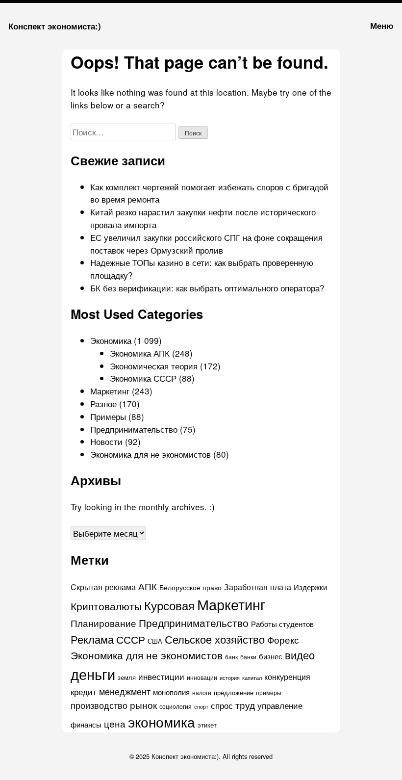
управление (279, 705)
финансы (86, 724)
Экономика (110, 340)
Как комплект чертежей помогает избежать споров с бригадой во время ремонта (209, 193)
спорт (201, 706)
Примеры (108, 416)
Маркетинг (109, 391)
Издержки (310, 587)
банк (231, 656)
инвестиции (161, 676)
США (155, 641)
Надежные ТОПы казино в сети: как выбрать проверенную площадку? (201, 268)
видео (300, 654)
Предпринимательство (133, 429)
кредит (84, 692)
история (230, 677)
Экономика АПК (140, 353)
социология (175, 706)
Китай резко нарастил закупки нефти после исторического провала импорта (203, 218)
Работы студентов (282, 624)
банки (248, 657)
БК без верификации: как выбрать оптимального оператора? (207, 288)
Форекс (283, 639)
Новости (106, 441)
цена (115, 723)
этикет (207, 724)
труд (245, 705)
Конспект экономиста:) (54, 26)
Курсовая (169, 605)
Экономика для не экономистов (150, 454)
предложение (233, 692)
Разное (103, 403)
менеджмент (125, 691)
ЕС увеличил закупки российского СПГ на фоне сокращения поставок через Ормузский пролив (206, 243)
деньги (93, 673)
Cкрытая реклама (103, 587)
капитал (252, 677)
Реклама (92, 639)
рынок (143, 704)
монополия (171, 692)
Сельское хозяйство (215, 639)
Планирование (103, 622)
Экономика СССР (143, 378)
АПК (147, 586)
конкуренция (287, 676)
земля (127, 677)
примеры (268, 692)
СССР (130, 639)
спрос (222, 705)
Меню (382, 25)
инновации (202, 677)
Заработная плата (257, 587)
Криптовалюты (106, 605)
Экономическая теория (154, 366)
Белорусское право (190, 587)
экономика (161, 721)
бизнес (270, 656)
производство (99, 705)
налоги (201, 693)
